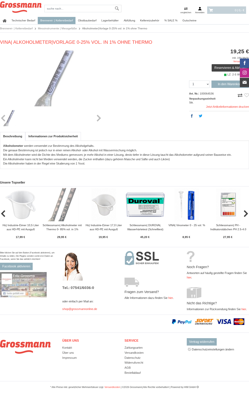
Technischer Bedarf (23, 20)
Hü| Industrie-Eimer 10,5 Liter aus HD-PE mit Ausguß (21, 227)
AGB (127, 367)
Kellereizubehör (149, 20)
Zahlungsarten (133, 347)
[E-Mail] (244, 82)
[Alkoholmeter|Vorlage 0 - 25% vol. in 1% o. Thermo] (51, 78)
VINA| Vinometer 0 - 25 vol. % (186, 225)
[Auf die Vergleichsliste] (241, 94)
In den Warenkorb (230, 84)
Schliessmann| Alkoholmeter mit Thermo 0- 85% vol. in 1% (62, 227)
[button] (3, 213)
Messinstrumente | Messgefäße (57, 28)
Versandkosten (134, 352)
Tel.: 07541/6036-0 (78, 288)
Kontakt (67, 347)
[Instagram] (244, 72)
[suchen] (117, 8)
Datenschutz (132, 357)
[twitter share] (201, 116)
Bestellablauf (132, 372)
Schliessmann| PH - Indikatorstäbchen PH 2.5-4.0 (228, 227)
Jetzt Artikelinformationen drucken (227, 106)
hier (170, 297)
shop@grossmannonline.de (79, 309)
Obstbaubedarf (87, 20)
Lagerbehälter (110, 20)
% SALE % (170, 20)
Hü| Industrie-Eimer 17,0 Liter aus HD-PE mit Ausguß (104, 227)
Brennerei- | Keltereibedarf (56, 20)
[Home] (20, 6)
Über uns (68, 352)
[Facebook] (244, 63)
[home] (4, 20)
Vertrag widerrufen (201, 341)
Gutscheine (189, 20)
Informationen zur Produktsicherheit (53, 136)
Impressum (69, 357)
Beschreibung (12, 136)
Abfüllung (129, 20)
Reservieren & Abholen (230, 67)
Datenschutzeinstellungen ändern (212, 349)
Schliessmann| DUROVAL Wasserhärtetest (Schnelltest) (145, 227)
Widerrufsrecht (133, 362)
